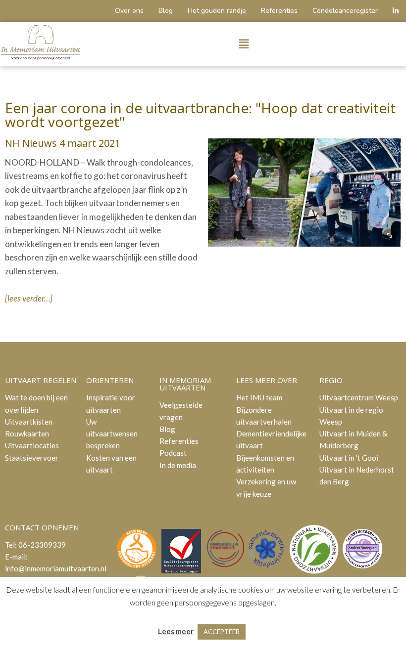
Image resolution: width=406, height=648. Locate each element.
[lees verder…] (28, 298)
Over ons (129, 10)
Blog (165, 10)
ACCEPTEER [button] (221, 632)
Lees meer (176, 631)
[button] (243, 44)
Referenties (279, 10)
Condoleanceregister (345, 10)
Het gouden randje (217, 10)
